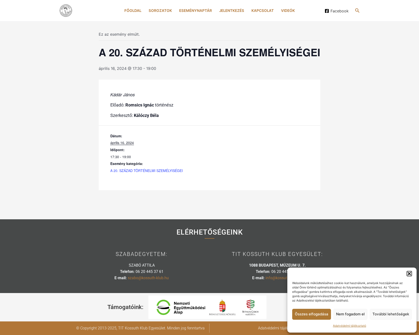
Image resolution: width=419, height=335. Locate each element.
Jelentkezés (231, 10)
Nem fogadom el (350, 314)
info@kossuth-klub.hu (284, 278)
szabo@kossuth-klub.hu (148, 278)
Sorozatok (160, 10)
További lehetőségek (390, 314)
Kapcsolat (262, 10)
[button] (409, 273)
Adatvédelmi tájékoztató (349, 325)
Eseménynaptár (195, 10)
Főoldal (132, 10)
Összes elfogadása (311, 314)
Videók (288, 10)
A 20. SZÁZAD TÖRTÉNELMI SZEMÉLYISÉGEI (146, 170)
